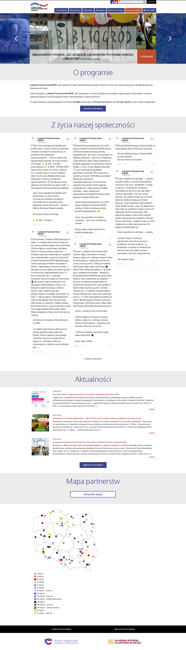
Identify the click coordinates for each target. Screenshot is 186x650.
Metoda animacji (115, 10)
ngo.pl (46, 208)
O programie (61, 10)
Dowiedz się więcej (93, 108)
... (54, 220)
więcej (151, 409)
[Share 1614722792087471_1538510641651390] (68, 352)
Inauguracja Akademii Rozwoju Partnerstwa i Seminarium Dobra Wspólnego (90, 442)
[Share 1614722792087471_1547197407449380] (153, 164)
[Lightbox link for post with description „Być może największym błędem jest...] (51, 167)
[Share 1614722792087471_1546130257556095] (153, 264)
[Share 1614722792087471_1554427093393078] (68, 225)
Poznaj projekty (133, 10)
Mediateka (100, 10)
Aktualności (75, 10)
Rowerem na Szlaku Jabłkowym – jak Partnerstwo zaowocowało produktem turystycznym (97, 418)
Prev (15, 38)
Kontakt (151, 2)
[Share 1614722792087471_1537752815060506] (110, 346)
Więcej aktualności (93, 465)
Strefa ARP (150, 10)
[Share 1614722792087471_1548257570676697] (110, 237)
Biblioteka (88, 10)
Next (171, 38)
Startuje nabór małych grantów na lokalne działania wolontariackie (86, 394)
